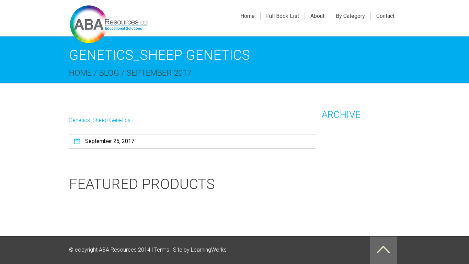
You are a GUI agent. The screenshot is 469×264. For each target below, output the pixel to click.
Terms (161, 249)
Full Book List (282, 16)
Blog (109, 73)
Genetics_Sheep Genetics (99, 120)
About (317, 16)
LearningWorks (209, 249)
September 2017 (159, 73)
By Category (350, 16)
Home (247, 16)
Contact (385, 16)
